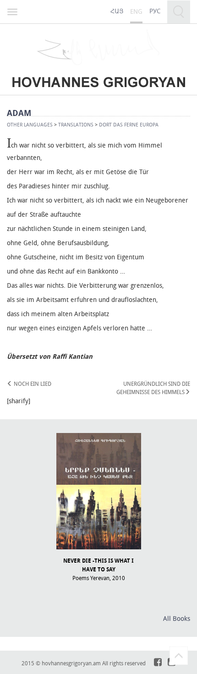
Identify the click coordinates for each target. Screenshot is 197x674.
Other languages (30, 124)
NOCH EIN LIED (31, 383)
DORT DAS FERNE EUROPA (129, 124)
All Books (176, 618)
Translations (75, 124)
